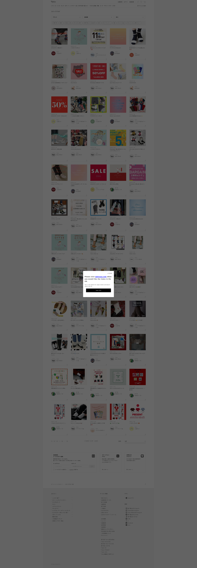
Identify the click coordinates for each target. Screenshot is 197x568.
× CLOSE (109, 273)
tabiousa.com (101, 277)
